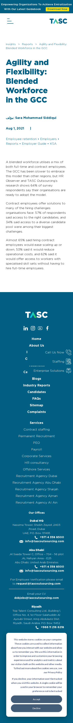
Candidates (36, 392)
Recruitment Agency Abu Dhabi (36, 482)
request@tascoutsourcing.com (38, 583)
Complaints (36, 412)
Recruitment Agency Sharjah (36, 489)
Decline (36, 708)
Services (36, 422)
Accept (36, 699)
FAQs (36, 398)
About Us (36, 345)
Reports (27, 44)
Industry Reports (36, 385)
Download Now (57, 9)
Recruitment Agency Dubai (36, 476)
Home (36, 339)
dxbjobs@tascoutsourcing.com (36, 598)
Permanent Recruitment (36, 436)
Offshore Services (36, 469)
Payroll (36, 449)
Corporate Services (36, 456)
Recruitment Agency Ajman (37, 495)
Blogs (36, 378)
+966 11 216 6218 (52, 627)
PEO (36, 442)
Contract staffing (37, 429)
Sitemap (36, 405)
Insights (11, 44)
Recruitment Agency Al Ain (36, 502)
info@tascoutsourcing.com (44, 541)
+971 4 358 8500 (51, 537)
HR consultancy (37, 462)
